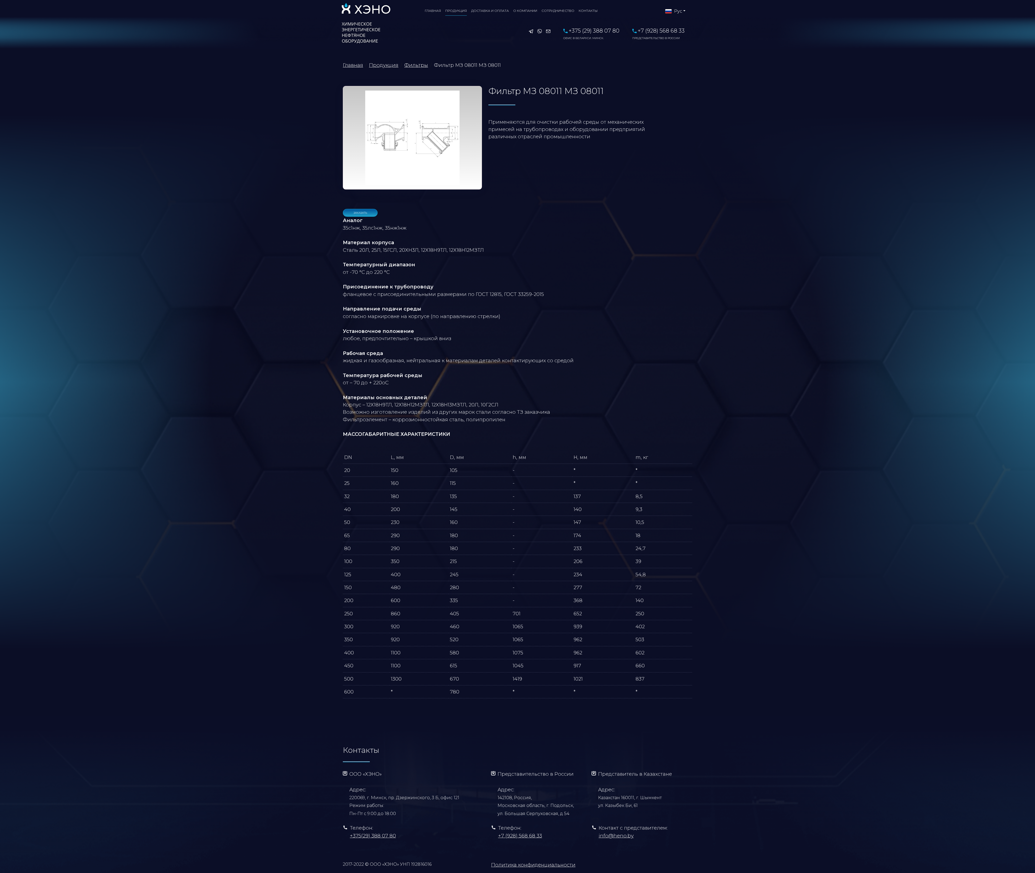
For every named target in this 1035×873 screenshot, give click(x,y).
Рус (677, 11)
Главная (433, 11)
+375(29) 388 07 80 (373, 836)
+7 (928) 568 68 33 (658, 33)
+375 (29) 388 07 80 (591, 33)
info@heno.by (616, 836)
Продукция (456, 11)
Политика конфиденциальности (533, 865)
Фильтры (416, 65)
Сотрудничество (557, 11)
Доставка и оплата (490, 11)
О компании (525, 11)
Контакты (588, 11)
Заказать (360, 213)
